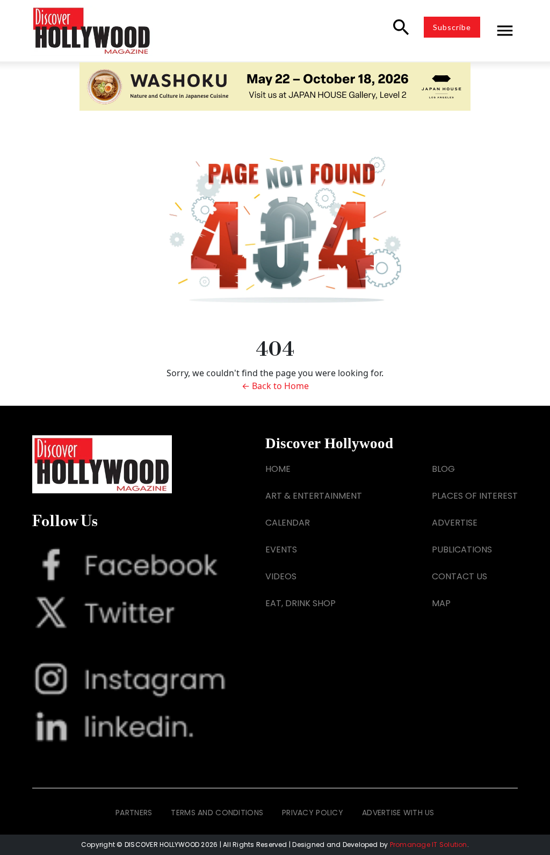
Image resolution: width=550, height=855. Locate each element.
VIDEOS (280, 576)
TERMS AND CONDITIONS (217, 812)
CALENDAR (287, 522)
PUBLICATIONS (462, 549)
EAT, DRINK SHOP (300, 603)
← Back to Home (275, 386)
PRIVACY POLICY (312, 812)
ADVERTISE (454, 522)
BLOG (443, 469)
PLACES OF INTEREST (475, 496)
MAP (441, 603)
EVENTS (281, 549)
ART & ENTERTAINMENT (313, 496)
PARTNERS (133, 812)
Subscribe (452, 27)
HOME (278, 469)
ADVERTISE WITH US (398, 812)
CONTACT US (459, 576)
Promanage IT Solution (428, 844)
